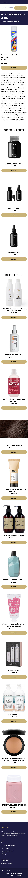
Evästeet (19, 873)
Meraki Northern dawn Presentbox (14, 535)
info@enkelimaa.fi (5, 2)
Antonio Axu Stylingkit (14, 670)
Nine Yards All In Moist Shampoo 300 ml (14, 580)
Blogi (5, 854)
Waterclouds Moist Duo (14, 714)
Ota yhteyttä (13, 873)
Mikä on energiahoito (9, 845)
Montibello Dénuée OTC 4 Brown (14, 445)
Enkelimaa (6, 848)
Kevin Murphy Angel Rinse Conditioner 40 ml (14, 805)
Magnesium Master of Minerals (14, 164)
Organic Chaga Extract (14, 252)
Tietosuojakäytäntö (11, 875)
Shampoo (18, 55)
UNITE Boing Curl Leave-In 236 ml (14, 355)
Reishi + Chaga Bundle (14, 208)
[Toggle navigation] (3, 7)
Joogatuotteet (20, 7)
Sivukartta (19, 875)
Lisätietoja (14, 67)
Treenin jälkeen (12, 55)
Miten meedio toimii (9, 851)
